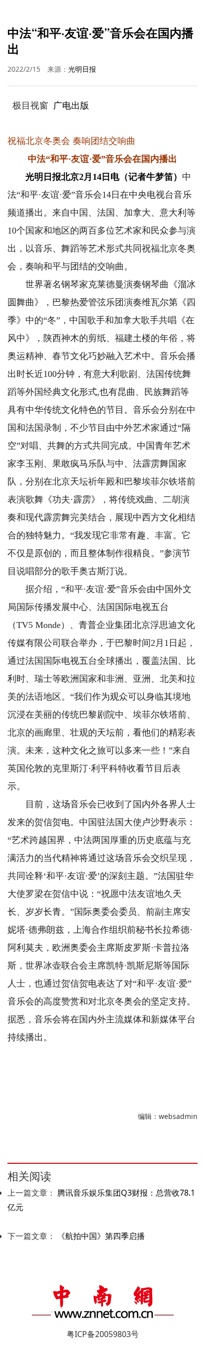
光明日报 (82, 69)
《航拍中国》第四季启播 (101, 1236)
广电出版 (71, 105)
